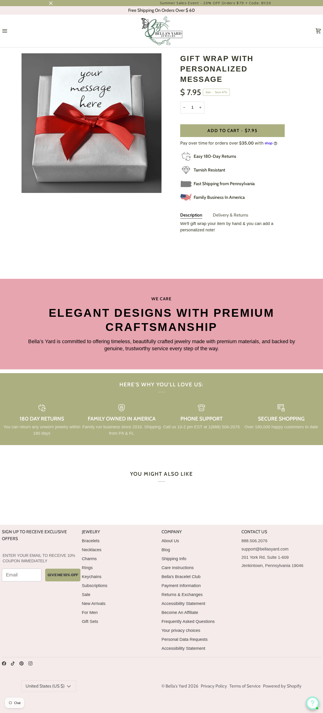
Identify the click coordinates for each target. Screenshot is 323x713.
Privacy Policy (214, 686)
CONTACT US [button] (254, 531)
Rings (87, 567)
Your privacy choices (181, 630)
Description (191, 215)
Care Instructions (178, 567)
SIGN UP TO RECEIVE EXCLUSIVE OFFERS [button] (34, 535)
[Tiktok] (13, 663)
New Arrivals (93, 603)
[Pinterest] (21, 663)
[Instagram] (30, 663)
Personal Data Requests (185, 639)
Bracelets (91, 540)
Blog (166, 549)
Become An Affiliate (180, 612)
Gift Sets (90, 621)
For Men (90, 612)
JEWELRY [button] (91, 531)
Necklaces (91, 549)
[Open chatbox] (312, 703)
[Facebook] (4, 663)
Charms (89, 558)
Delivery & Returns (230, 215)
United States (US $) (45, 686)
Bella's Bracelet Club (181, 576)
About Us (170, 540)
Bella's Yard (176, 686)
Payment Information (181, 585)
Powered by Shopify (282, 686)
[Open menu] (9, 31)
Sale (86, 594)
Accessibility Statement (183, 603)
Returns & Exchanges (182, 594)
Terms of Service (245, 686)
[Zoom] (30, 184)
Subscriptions (94, 585)
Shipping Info (174, 558)
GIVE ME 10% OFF (63, 575)
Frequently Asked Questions (188, 621)
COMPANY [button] (172, 531)
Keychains (91, 576)
